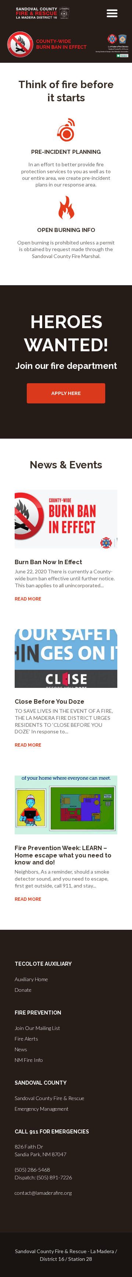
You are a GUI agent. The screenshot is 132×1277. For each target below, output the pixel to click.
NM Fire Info (29, 1060)
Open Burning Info (66, 230)
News (21, 1049)
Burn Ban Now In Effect (48, 562)
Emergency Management (42, 1109)
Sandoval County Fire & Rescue (49, 1098)
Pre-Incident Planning (66, 152)
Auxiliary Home (31, 979)
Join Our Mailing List (37, 1028)
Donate (23, 990)
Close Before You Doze (49, 701)
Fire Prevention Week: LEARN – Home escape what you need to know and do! (63, 855)
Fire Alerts (26, 1038)
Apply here (66, 393)
